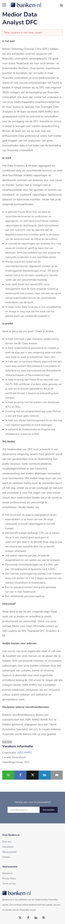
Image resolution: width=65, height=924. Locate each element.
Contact (6, 857)
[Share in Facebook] (20, 775)
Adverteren (8, 846)
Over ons (6, 841)
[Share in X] (32, 775)
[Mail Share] (57, 775)
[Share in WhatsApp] (8, 775)
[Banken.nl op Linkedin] (36, 917)
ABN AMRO (24, 752)
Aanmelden (49, 809)
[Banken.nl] (36, 3)
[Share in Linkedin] (45, 775)
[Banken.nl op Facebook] (28, 917)
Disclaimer (7, 873)
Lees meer (7, 742)
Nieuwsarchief (9, 851)
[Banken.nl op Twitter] (20, 917)
